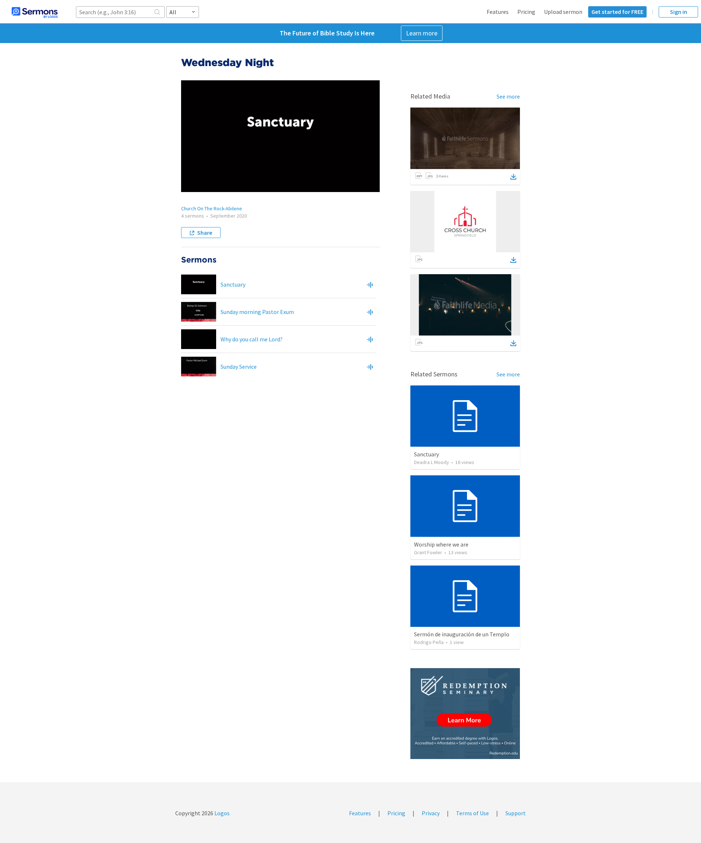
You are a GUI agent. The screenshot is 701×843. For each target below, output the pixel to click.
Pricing (526, 11)
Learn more (421, 33)
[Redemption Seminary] (465, 713)
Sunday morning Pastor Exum (257, 311)
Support (515, 813)
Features (498, 11)
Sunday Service (239, 366)
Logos (221, 813)
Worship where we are (441, 544)
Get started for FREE (617, 11)
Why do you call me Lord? (252, 339)
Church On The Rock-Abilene (211, 208)
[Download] (513, 176)
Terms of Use (472, 813)
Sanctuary (233, 284)
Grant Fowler (428, 552)
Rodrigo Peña (429, 642)
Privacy (431, 813)
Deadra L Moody (431, 462)
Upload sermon (563, 11)
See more (508, 96)
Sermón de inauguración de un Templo (461, 634)
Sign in (678, 11)
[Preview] (369, 284)
